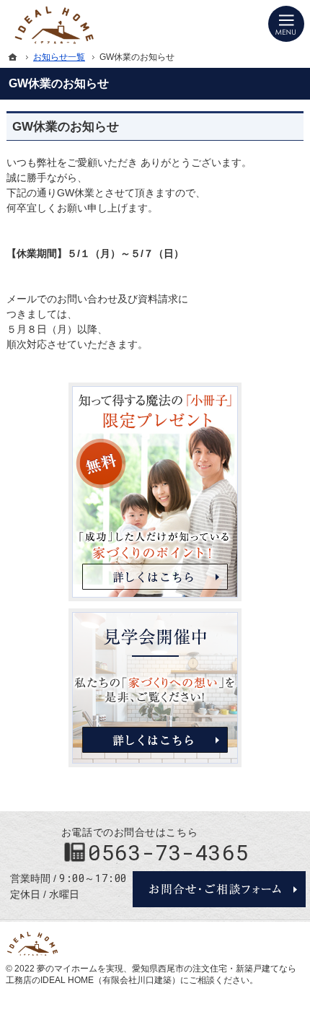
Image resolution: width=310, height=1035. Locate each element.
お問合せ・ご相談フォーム (219, 889)
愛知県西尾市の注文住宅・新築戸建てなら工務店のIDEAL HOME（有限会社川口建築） (151, 974)
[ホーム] (13, 57)
